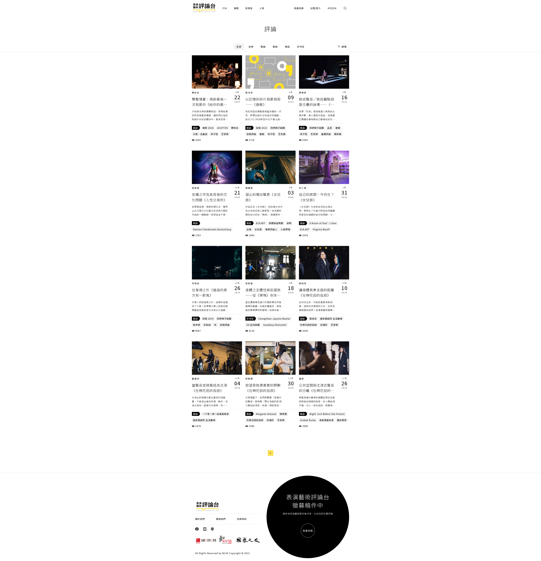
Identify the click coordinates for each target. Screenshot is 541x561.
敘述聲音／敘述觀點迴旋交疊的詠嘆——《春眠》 (316, 104)
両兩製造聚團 (276, 223)
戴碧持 (195, 378)
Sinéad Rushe (308, 420)
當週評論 (326, 134)
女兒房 (258, 229)
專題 (236, 8)
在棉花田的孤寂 (308, 324)
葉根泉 (303, 92)
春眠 (262, 134)
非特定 (301, 46)
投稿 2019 (208, 318)
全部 (238, 46)
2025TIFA (222, 128)
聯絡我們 (221, 519)
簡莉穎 (337, 134)
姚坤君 (196, 324)
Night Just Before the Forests (327, 414)
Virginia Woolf (321, 229)
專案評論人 (271, 229)
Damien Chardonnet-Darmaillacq (212, 229)
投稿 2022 (261, 128)
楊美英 (249, 187)
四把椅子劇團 (277, 128)
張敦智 (195, 187)
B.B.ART (260, 223)
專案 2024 (208, 128)
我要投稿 (299, 8)
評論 (224, 8)
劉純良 (303, 283)
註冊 (312, 8)
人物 (261, 8)
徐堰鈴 (323, 324)
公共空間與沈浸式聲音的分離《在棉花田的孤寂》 (316, 390)
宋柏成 (195, 283)
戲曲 (263, 46)
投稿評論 (251, 134)
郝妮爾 (249, 378)
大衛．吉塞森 (200, 134)
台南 (249, 229)
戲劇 (275, 46)
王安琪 (225, 134)
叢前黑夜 (342, 420)
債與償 (283, 414)
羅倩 (301, 378)
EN (334, 8)
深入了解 (217, 72)
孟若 (329, 128)
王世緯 (281, 134)
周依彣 (195, 92)
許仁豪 (303, 187)
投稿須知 (242, 519)
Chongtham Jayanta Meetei (274, 318)
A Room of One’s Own (323, 223)
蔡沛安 (249, 92)
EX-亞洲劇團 (253, 324)
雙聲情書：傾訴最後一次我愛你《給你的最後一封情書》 (209, 104)
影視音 (249, 8)
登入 (318, 8)
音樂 (251, 46)
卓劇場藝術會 (326, 420)
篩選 (344, 46)
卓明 (289, 223)
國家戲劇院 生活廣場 (331, 318)
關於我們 (200, 519)
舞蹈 (287, 46)
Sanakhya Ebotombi (275, 324)
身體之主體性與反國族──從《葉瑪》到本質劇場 (263, 295)
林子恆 (214, 134)
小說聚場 (285, 229)
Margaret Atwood (266, 414)
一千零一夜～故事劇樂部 (215, 414)
